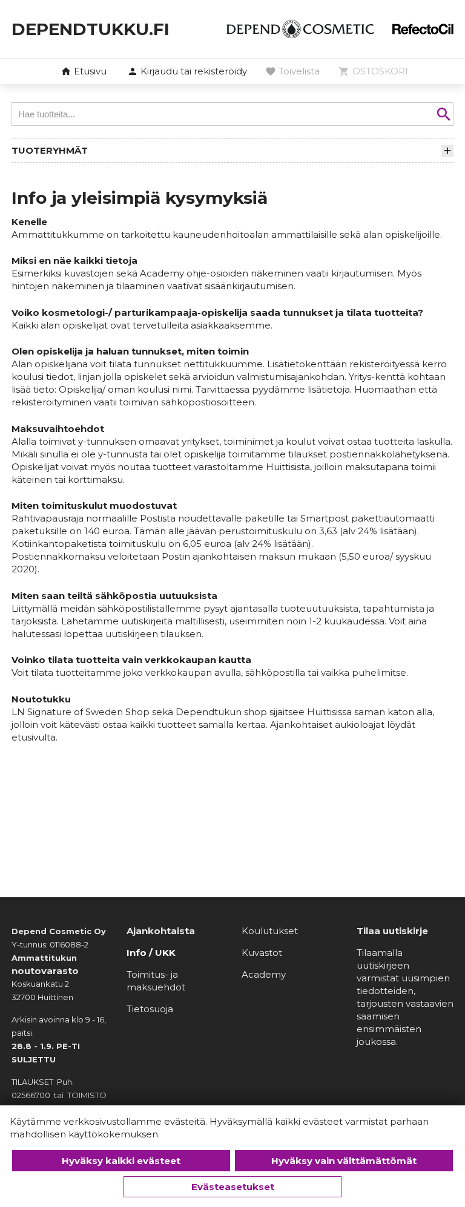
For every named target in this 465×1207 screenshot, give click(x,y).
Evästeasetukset (232, 1186)
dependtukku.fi (91, 29)
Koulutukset (270, 931)
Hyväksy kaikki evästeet (121, 1160)
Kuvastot (262, 952)
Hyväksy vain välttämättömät (344, 1160)
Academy (264, 974)
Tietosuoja (150, 1009)
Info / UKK (151, 952)
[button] (187, 72)
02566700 (31, 1095)
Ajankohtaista (161, 931)
